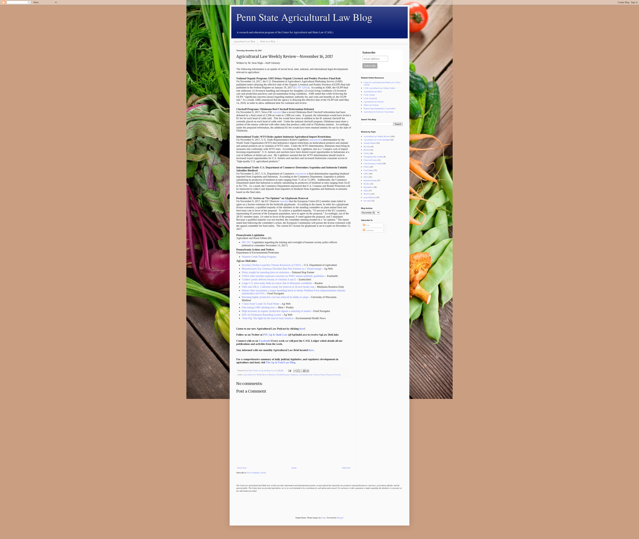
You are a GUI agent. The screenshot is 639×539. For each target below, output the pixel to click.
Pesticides (337, 374)
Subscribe (368, 52)
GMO (366, 173)
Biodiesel (272, 374)
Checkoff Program (282, 374)
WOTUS (367, 193)
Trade (366, 190)
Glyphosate (294, 374)
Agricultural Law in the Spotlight (377, 139)
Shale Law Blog (267, 41)
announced (314, 139)
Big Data (367, 146)
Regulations (368, 187)
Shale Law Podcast (371, 105)
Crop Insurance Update (373, 163)
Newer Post (241, 467)
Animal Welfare (370, 143)
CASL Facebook (370, 98)
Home (294, 467)
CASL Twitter (369, 94)
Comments (369, 230)
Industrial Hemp (370, 180)
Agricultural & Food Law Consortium (379, 111)
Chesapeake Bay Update (373, 156)
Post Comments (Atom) (256, 472)
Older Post (346, 467)
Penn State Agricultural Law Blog (304, 17)
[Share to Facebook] (304, 370)
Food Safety (368, 170)
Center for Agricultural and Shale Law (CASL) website (382, 83)
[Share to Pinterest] (307, 370)
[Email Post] (289, 370)
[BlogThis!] (298, 370)
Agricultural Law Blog (244, 41)
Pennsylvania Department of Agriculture (379, 108)
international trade (306, 374)
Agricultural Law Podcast (374, 101)
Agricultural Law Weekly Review (255, 374)
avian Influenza (370, 197)
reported (277, 112)
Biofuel (366, 149)
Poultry (366, 183)
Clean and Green (370, 160)
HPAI (366, 177)
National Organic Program (323, 374)
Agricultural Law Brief (373, 91)
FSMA (366, 166)
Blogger (340, 517)
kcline (323, 517)
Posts (367, 225)
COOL (366, 153)
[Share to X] (301, 370)
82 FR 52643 (301, 87)
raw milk (367, 200)
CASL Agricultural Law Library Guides (379, 88)
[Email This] (295, 370)
